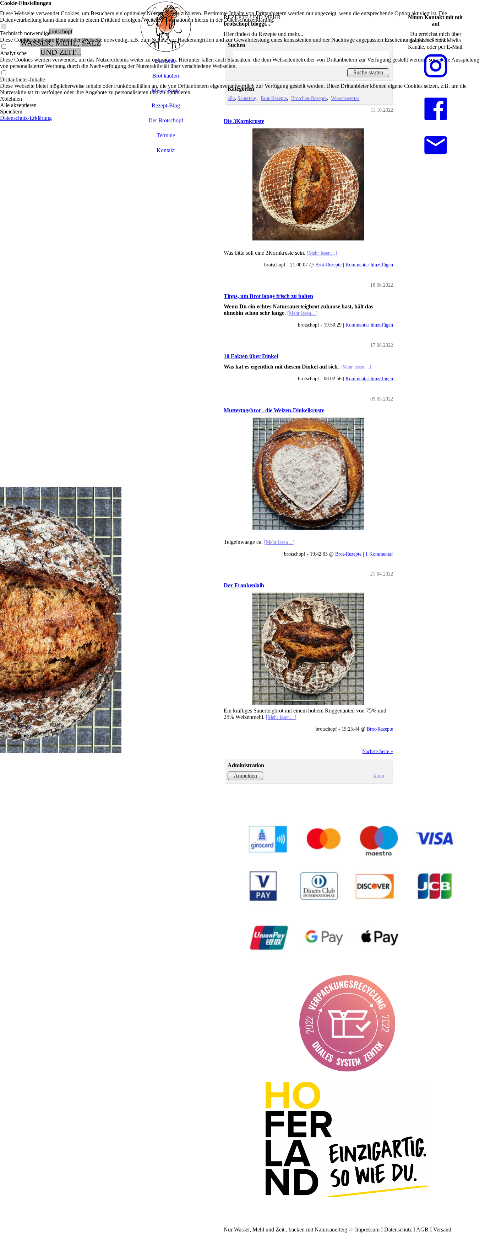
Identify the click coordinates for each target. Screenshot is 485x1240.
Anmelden (245, 776)
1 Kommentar (379, 554)
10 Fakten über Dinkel (251, 356)
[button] (242, 99)
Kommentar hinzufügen (369, 264)
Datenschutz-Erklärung (26, 118)
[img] (60, 620)
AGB (422, 1229)
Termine (166, 135)
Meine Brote (166, 91)
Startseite (166, 61)
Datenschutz (398, 1229)
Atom (378, 775)
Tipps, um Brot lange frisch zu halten (268, 296)
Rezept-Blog (166, 105)
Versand (442, 1229)
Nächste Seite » (377, 751)
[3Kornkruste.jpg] (308, 184)
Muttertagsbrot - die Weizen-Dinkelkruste (274, 410)
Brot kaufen (165, 76)
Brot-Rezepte (328, 264)
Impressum (367, 1229)
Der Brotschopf (165, 120)
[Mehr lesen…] (322, 253)
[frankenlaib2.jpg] (308, 649)
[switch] (3, 27)
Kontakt (166, 150)
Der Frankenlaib (244, 585)
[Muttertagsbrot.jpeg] (308, 474)
